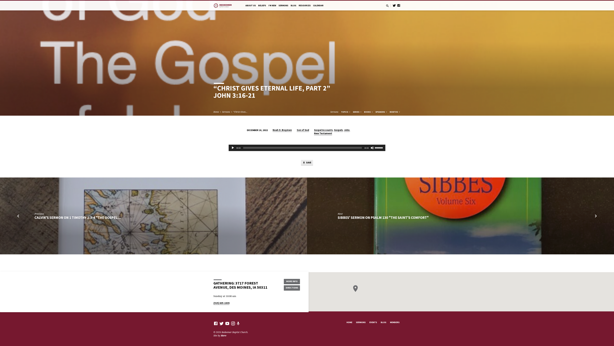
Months (394, 112)
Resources (305, 5)
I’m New (272, 5)
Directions (292, 287)
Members (395, 322)
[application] (307, 148)
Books (367, 112)
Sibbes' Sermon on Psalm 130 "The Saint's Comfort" (383, 217)
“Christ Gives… (240, 112)
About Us (250, 5)
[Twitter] (394, 5)
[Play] (232, 147)
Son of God (303, 130)
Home (216, 112)
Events (373, 322)
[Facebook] (399, 5)
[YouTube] (227, 323)
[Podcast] (238, 323)
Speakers (380, 112)
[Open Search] (387, 5)
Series (356, 112)
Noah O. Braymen (282, 130)
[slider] (379, 147)
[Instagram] (233, 323)
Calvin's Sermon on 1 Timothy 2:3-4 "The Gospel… (78, 217)
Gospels (338, 130)
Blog (293, 5)
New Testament (323, 133)
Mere (223, 335)
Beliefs (262, 5)
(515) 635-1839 (221, 303)
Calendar (318, 5)
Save (308, 162)
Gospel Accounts (323, 130)
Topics (345, 112)
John (347, 130)
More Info (292, 281)
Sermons (283, 5)
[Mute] (372, 147)
